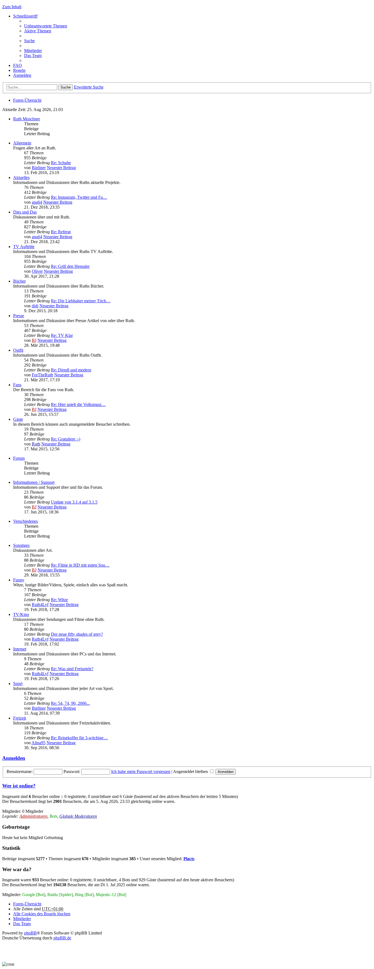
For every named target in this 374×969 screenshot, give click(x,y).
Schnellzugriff (25, 16)
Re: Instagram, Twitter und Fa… (79, 197)
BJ (34, 340)
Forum (19, 458)
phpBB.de (62, 938)
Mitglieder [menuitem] (33, 50)
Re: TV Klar (62, 335)
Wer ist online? (19, 786)
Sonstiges (21, 545)
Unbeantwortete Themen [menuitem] (45, 26)
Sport (17, 683)
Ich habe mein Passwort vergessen (140, 771)
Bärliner (39, 167)
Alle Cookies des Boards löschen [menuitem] (41, 913)
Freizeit (19, 718)
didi (35, 305)
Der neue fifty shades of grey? (77, 634)
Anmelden (13, 758)
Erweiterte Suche (88, 87)
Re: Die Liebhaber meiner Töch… (80, 301)
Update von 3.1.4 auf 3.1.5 (74, 502)
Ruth (36, 444)
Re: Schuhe (61, 162)
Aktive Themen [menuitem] (37, 31)
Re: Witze (59, 599)
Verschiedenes (25, 521)
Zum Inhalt (11, 6)
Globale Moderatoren (78, 816)
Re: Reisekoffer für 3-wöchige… (79, 737)
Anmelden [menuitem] (22, 75)
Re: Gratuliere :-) (65, 439)
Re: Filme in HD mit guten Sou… (80, 565)
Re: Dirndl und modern (71, 370)
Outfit (18, 350)
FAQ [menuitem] (17, 65)
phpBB (30, 933)
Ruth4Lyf (40, 604)
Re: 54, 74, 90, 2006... (70, 703)
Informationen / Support (33, 482)
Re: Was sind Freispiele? (72, 668)
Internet (19, 649)
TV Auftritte (23, 246)
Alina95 (38, 742)
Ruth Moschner (26, 118)
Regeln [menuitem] (19, 70)
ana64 (37, 202)
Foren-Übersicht (27, 100)
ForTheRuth (42, 375)
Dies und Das (25, 212)
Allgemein (22, 143)
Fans (17, 384)
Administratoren (33, 816)
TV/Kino (21, 614)
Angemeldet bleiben (191, 771)
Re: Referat (61, 231)
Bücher (19, 281)
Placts (188, 858)
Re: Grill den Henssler (70, 266)
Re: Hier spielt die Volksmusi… (78, 404)
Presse (18, 315)
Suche (66, 87)
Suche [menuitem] (29, 40)
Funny (18, 580)
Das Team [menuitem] (33, 55)
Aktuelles (21, 177)
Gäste (18, 419)
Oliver (37, 271)
